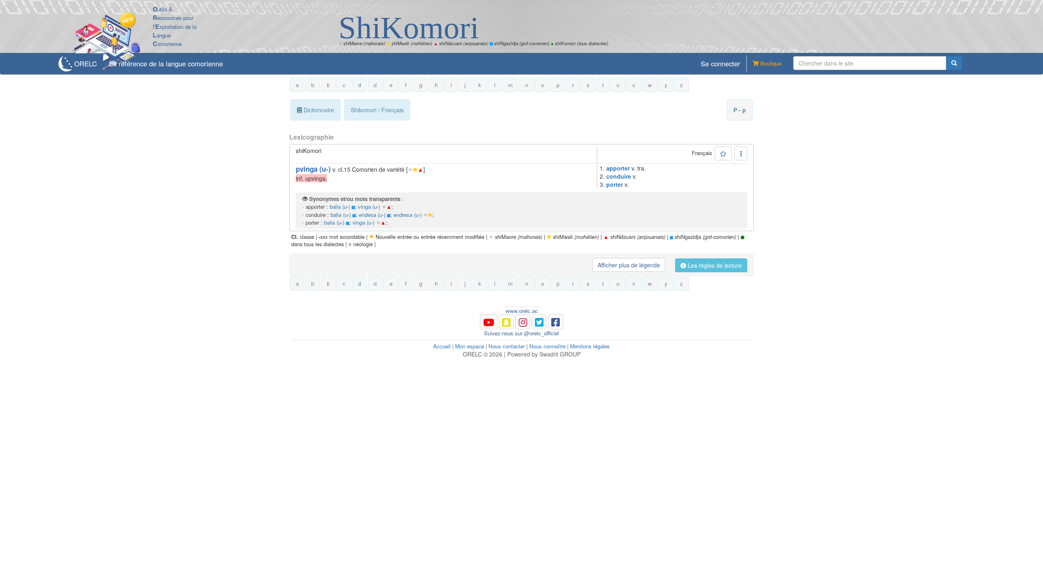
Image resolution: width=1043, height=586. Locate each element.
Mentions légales (590, 346)
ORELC (85, 63)
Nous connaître (547, 346)
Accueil (442, 346)
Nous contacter (506, 346)
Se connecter (720, 63)
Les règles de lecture (714, 265)
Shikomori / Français (377, 110)
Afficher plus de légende (629, 265)
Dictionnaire (318, 110)
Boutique (770, 63)
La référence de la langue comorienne (166, 63)
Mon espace (469, 346)
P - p (739, 110)
